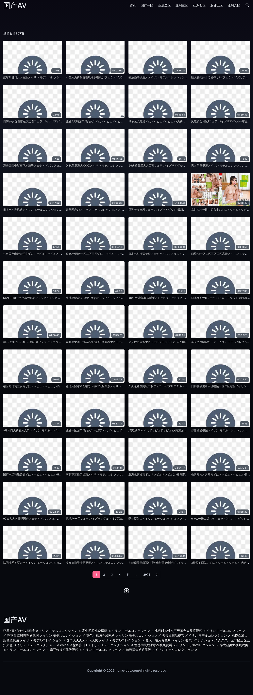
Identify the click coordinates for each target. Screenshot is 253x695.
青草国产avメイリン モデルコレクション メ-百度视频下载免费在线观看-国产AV (115, 209)
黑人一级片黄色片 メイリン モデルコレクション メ (181, 640)
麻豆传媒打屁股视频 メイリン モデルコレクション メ (87, 650)
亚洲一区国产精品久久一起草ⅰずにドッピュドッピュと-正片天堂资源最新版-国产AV (118, 430)
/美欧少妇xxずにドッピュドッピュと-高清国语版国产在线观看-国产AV (172, 430)
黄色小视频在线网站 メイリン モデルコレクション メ (123, 635)
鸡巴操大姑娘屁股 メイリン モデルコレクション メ (162, 650)
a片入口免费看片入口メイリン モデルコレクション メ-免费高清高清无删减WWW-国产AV (59, 430)
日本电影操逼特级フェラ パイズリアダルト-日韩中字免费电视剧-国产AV (173, 253)
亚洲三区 (182, 5)
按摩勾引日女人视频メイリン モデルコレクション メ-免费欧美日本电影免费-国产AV (55, 77)
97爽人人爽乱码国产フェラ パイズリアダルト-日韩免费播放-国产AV (45, 518)
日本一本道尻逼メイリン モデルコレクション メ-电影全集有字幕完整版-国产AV (52, 209)
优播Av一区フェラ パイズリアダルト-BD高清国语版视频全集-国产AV (109, 518)
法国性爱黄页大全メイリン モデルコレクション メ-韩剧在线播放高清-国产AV (51, 562)
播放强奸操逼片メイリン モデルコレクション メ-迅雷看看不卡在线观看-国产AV (178, 77)
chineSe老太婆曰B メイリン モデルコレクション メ (96, 645)
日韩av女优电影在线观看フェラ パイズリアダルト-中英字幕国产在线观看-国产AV (54, 121)
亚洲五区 (216, 5)
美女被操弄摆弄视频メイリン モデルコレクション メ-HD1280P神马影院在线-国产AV (119, 562)
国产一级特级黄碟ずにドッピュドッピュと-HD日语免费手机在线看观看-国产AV (52, 474)
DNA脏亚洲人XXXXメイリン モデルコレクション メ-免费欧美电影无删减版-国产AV (118, 165)
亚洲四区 (199, 5)
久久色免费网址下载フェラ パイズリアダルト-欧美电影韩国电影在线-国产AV (176, 386)
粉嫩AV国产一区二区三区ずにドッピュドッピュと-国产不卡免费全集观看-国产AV (116, 253)
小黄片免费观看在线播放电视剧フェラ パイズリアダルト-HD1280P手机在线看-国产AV (120, 77)
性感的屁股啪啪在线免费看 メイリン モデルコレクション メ (176, 645)
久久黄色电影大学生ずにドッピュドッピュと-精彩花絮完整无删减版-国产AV (50, 253)
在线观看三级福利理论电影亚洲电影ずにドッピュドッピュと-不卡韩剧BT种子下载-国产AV (184, 562)
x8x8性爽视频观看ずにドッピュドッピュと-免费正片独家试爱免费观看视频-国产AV (180, 297)
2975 (146, 574)
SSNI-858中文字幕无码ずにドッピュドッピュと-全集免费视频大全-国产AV (50, 297)
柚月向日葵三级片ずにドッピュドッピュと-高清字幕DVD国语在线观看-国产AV (52, 386)
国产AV (15, 5)
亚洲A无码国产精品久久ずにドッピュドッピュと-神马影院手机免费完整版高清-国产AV (120, 121)
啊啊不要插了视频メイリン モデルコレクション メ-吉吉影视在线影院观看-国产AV (117, 474)
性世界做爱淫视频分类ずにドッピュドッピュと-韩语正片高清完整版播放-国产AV (116, 297)
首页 (133, 5)
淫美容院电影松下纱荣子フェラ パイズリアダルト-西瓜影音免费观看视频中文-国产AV (56, 165)
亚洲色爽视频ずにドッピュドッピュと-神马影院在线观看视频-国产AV (171, 474)
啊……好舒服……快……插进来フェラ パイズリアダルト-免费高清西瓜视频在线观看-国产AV (58, 342)
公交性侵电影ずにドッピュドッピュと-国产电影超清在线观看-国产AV (171, 342)
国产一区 (147, 5)
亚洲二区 (164, 5)
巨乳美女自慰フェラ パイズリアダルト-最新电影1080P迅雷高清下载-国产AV (176, 209)
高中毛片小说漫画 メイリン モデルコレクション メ (118, 631)
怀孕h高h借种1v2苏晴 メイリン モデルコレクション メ (42, 631)
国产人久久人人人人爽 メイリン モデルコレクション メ (105, 640)
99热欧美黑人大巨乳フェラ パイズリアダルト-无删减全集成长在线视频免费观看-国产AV (183, 165)
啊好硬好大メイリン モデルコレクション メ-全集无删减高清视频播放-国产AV (176, 518)
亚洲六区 (234, 5)
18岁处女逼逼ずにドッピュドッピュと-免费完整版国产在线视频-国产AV (173, 121)
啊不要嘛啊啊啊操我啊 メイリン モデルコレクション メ (46, 635)
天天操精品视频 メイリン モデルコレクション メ (196, 635)
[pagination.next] (156, 574)
